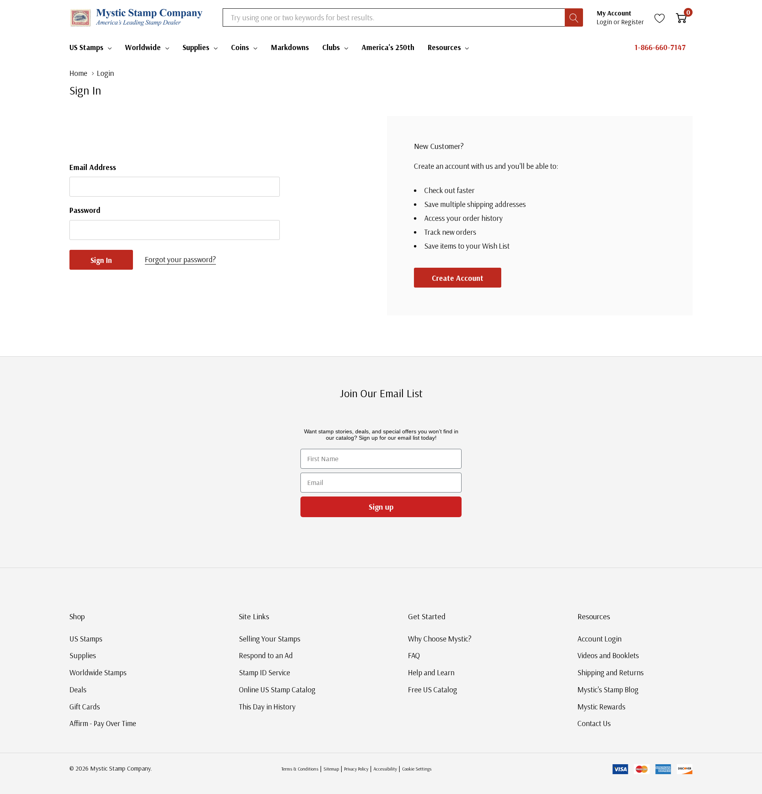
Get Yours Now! (458, 455)
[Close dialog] (527, 307)
